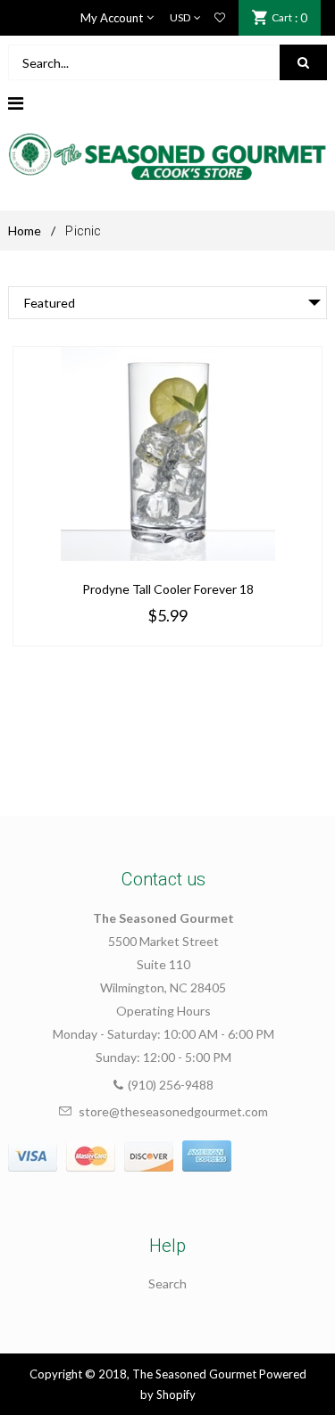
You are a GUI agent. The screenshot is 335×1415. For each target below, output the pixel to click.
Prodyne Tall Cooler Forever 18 (168, 588)
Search (167, 1283)
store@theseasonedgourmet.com (173, 1111)
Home (24, 230)
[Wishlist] (219, 18)
